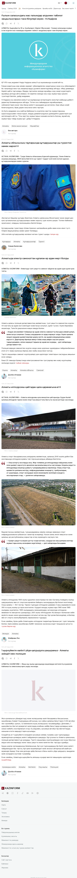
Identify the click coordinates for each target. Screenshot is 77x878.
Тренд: (4, 8)
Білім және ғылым (19, 126)
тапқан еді (54, 234)
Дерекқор (57, 8)
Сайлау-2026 (12, 8)
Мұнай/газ (34, 126)
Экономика (6, 821)
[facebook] (18, 798)
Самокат (40, 370)
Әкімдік (5, 634)
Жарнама (5, 872)
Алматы (5, 126)
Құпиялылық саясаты (9, 841)
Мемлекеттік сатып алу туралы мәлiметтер (18, 853)
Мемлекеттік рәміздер (10, 845)
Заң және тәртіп (68, 8)
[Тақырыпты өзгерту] (67, 3)
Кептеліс (32, 772)
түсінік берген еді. (9, 626)
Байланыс (5, 868)
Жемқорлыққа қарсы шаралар (12, 849)
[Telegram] (10, 23)
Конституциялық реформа (31, 8)
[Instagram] (3, 23)
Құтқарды (6, 242)
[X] (18, 23)
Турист (41, 242)
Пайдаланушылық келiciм (10, 837)
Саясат (4, 813)
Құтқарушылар (29, 242)
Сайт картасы (7, 865)
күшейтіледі (6, 765)
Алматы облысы (26, 370)
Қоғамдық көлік (9, 772)
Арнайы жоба (47, 8)
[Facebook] (14, 23)
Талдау (4, 817)
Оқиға (5, 370)
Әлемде (4, 825)
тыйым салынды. (22, 363)
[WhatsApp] (6, 23)
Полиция (54, 772)
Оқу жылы (43, 772)
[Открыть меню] (73, 2)
